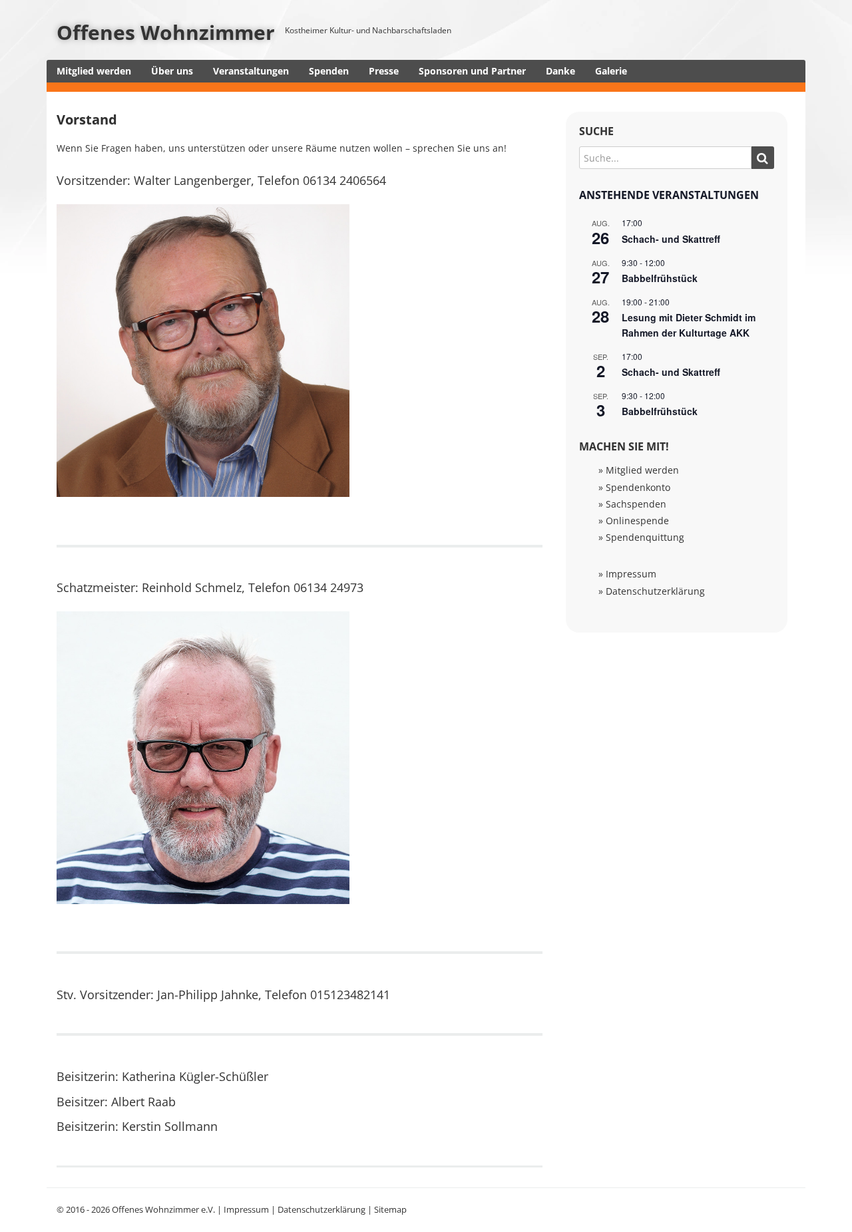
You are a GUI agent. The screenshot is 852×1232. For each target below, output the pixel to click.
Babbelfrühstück (660, 278)
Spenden (329, 71)
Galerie (611, 71)
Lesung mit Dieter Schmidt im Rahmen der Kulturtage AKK (688, 325)
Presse (384, 71)
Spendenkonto (638, 487)
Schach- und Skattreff (671, 238)
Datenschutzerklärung (655, 591)
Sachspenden (636, 504)
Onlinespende (637, 520)
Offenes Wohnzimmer (166, 32)
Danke (560, 71)
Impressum (631, 573)
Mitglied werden (94, 71)
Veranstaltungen (251, 71)
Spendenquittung (645, 537)
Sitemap (390, 1209)
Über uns (172, 71)
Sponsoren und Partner (472, 71)
